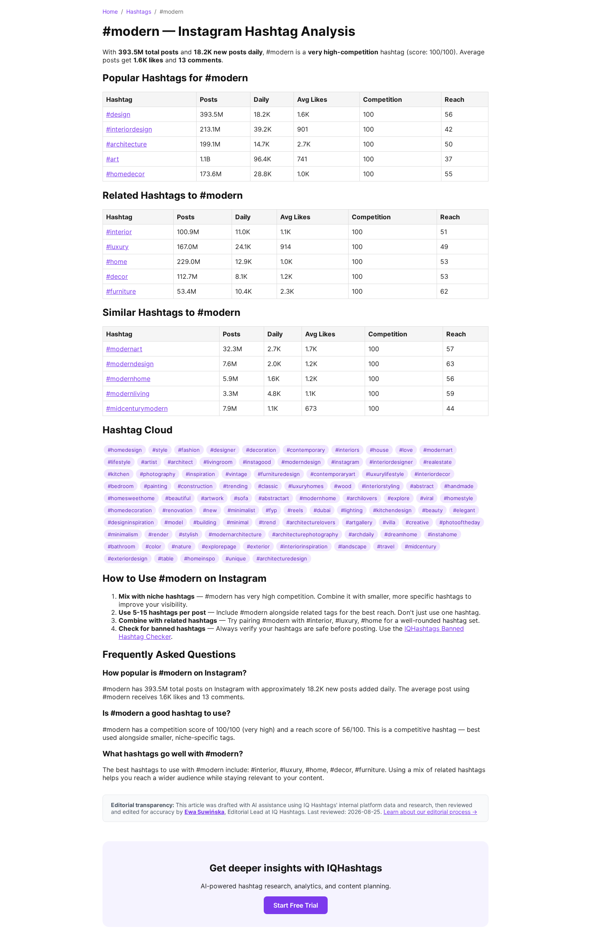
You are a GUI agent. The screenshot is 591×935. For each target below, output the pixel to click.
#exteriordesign (128, 558)
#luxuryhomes (306, 486)
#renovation (177, 510)
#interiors (347, 450)
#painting (155, 486)
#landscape (352, 546)
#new (210, 510)
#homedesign (125, 450)
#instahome (442, 534)
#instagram (345, 462)
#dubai (322, 510)
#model (173, 522)
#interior (119, 232)
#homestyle (458, 498)
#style (160, 450)
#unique (236, 558)
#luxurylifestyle (385, 474)
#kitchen (118, 474)
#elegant (464, 510)
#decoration (261, 450)
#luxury (117, 247)
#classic (268, 486)
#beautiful (178, 498)
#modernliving (128, 393)
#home (116, 261)
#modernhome (128, 379)
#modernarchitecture (235, 534)
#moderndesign (130, 364)
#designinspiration (131, 522)
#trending (235, 486)
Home (110, 11)
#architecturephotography (305, 534)
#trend (267, 522)
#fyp (271, 510)
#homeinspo (199, 558)
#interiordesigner (391, 462)
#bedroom (120, 486)
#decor (117, 276)
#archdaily (361, 534)
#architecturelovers (310, 522)
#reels (295, 510)
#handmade (459, 486)
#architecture (126, 144)
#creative (417, 522)
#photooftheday (459, 522)
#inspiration (200, 474)
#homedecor (125, 174)
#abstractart (274, 498)
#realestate (437, 462)
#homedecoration (130, 510)
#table (166, 558)
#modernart (124, 349)
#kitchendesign (392, 510)
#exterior (258, 546)
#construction (195, 486)
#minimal (237, 522)
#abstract (422, 486)
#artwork (212, 498)
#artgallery (359, 522)
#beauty (432, 510)
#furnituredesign (279, 474)
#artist (149, 462)
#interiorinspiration (304, 546)
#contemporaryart (332, 474)
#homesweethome (131, 498)
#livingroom (217, 462)
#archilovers (362, 498)
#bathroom (121, 546)
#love (406, 450)
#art (112, 159)
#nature (181, 546)
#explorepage (219, 546)
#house (379, 450)
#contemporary (306, 450)
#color (153, 546)
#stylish (188, 534)
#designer (223, 450)
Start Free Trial (295, 905)
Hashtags (138, 11)
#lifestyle (119, 462)
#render (158, 534)
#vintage (236, 474)
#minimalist (241, 510)
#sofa (241, 498)
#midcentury (420, 546)
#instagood (257, 462)
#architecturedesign (282, 558)
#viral (426, 498)
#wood (342, 486)
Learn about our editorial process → (430, 811)
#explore (399, 498)
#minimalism (123, 534)
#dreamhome (400, 534)
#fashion (189, 450)
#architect (180, 462)
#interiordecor (432, 474)
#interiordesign (129, 129)
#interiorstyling (381, 486)
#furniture (121, 291)
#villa (389, 522)
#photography (157, 474)
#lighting (352, 510)
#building (204, 522)
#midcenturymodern (137, 408)
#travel (385, 546)
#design (118, 114)
